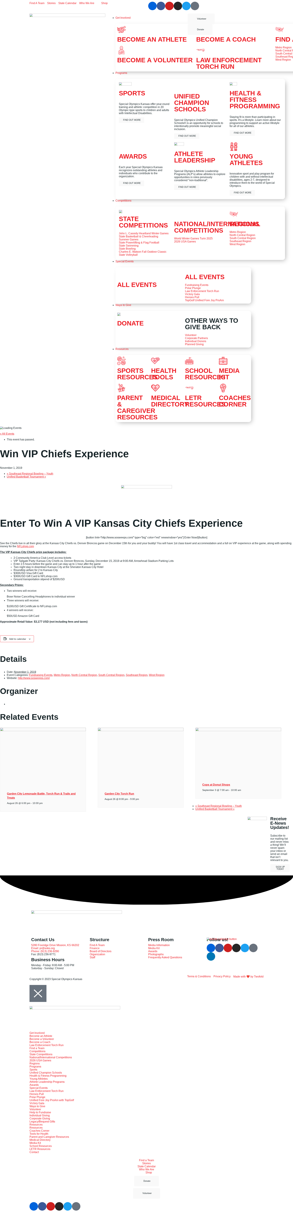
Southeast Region (137, 675)
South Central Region (111, 675)
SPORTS (132, 93)
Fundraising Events (40, 675)
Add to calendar (17, 639)
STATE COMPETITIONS (143, 222)
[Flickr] (152, 6)
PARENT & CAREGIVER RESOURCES (137, 407)
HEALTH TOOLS (163, 374)
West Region (156, 675)
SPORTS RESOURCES (137, 374)
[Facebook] (161, 6)
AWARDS (133, 156)
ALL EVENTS (137, 284)
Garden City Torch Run (119, 793)
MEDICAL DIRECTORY (169, 401)
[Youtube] (169, 6)
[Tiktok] (195, 6)
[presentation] (43, 730)
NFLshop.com (25, 546)
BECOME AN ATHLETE (152, 39)
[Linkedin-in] (211, 956)
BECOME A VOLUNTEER (155, 60)
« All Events (7, 433)
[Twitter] (186, 6)
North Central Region (84, 675)
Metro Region (62, 675)
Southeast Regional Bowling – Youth (30, 473)
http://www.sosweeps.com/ (34, 678)
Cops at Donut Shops (216, 784)
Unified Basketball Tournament (26, 476)
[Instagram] (178, 6)
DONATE (130, 323)
